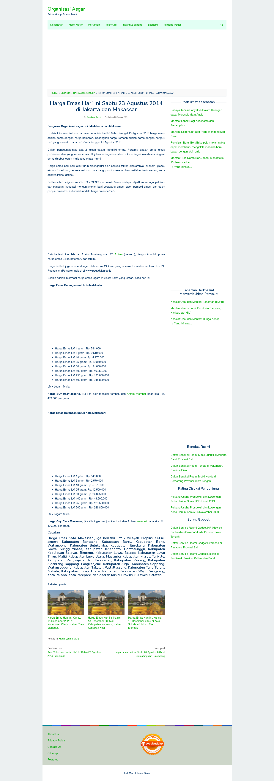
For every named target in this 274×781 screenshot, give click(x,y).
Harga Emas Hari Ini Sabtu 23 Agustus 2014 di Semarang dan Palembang (139, 652)
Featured (53, 759)
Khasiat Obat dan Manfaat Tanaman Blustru (197, 302)
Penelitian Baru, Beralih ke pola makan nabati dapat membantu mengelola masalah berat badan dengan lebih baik (198, 146)
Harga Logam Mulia (69, 638)
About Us (53, 734)
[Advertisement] (137, 59)
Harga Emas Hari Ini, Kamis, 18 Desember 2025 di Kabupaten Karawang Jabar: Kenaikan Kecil (105, 622)
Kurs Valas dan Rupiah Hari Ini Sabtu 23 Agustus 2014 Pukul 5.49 (74, 652)
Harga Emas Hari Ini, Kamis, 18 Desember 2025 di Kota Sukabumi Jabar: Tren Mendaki (145, 622)
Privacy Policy (56, 740)
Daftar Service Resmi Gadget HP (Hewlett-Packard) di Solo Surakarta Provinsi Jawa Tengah (197, 531)
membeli (141, 394)
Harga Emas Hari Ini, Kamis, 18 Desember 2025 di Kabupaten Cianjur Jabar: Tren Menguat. (66, 622)
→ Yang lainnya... (181, 167)
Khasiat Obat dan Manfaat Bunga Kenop (195, 319)
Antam (119, 254)
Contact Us (54, 747)
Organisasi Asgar (66, 9)
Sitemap (53, 753)
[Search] (221, 24)
